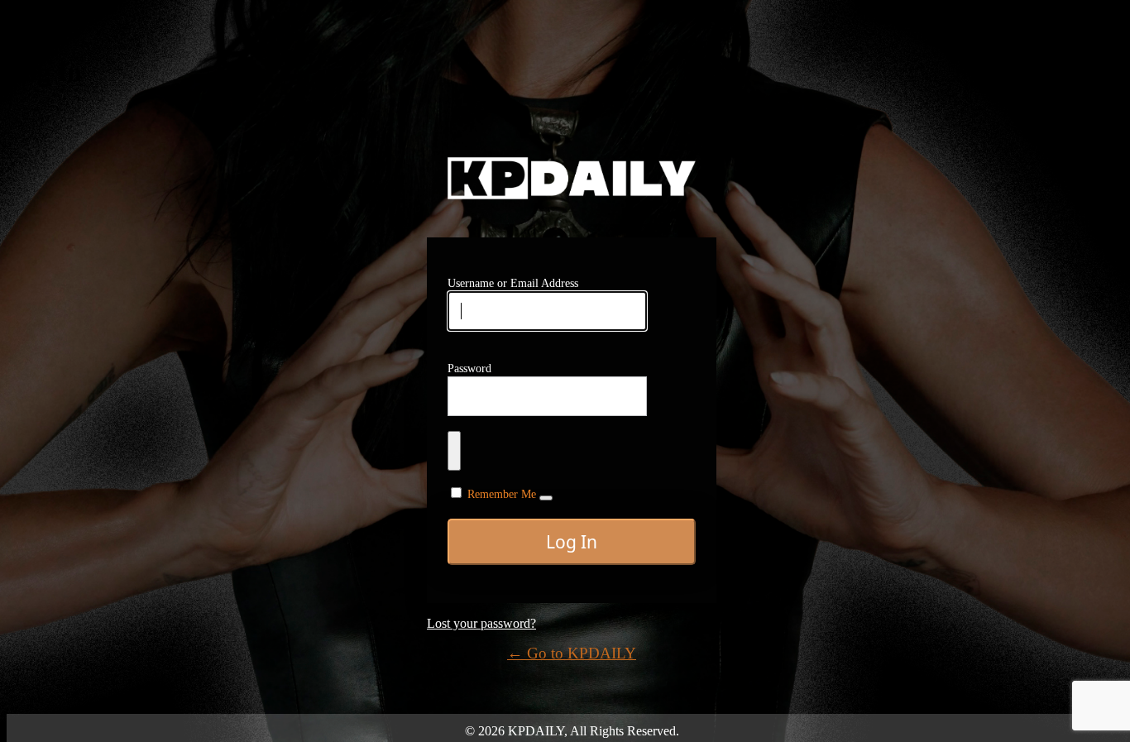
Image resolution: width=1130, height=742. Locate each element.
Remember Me (501, 494)
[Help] (546, 497)
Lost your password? (481, 623)
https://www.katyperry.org (572, 177)
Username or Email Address (513, 283)
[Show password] (454, 451)
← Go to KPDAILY (571, 653)
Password (469, 368)
